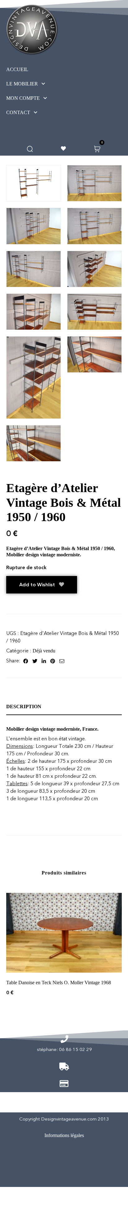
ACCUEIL (17, 69)
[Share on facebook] (26, 661)
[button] (37, 84)
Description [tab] (23, 706)
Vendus (58, 1161)
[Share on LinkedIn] (44, 661)
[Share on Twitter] (35, 661)
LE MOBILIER (22, 83)
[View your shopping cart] (97, 148)
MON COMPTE (23, 98)
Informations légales (64, 1135)
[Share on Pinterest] (53, 661)
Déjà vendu (44, 650)
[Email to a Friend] (62, 661)
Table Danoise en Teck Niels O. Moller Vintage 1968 (58, 982)
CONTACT (18, 112)
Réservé (58, 1178)
